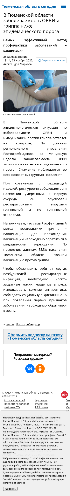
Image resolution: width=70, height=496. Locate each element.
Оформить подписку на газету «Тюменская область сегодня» (35, 336)
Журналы (41, 400)
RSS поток (41, 407)
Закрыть (10, 489)
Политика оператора (14, 482)
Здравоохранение (15, 57)
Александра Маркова (17, 64)
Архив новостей (14, 400)
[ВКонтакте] (30, 368)
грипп (10, 324)
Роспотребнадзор (28, 324)
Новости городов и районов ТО (16, 405)
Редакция (41, 404)
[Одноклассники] (40, 368)
